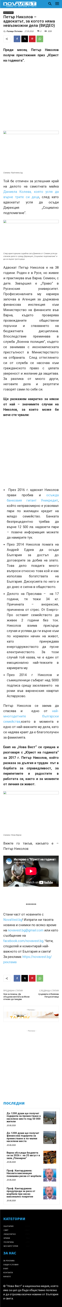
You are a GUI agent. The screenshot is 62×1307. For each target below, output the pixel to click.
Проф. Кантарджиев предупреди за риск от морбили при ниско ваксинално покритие (21, 1192)
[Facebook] (17, 39)
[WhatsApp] (40, 39)
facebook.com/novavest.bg (23, 941)
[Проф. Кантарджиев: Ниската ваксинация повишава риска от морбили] (49, 1175)
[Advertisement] (31, 98)
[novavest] (19, 4)
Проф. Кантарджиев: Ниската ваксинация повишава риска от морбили (24, 1173)
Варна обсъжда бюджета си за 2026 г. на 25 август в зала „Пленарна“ (23, 1155)
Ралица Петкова (14, 31)
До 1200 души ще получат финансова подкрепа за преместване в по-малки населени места (23, 1137)
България (8, 13)
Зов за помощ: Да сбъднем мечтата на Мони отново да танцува (16, 996)
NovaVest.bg (12, 920)
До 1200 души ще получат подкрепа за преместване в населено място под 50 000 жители (24, 1117)
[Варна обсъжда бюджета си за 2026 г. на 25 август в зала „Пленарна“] (49, 1157)
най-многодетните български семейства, (31, 716)
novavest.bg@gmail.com (26, 930)
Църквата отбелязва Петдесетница (48, 995)
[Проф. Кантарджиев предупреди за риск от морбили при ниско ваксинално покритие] (49, 1192)
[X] (24, 39)
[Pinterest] (32, 39)
